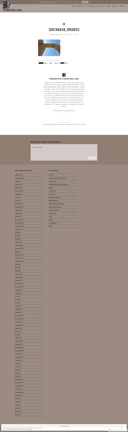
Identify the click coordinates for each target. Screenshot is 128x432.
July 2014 (17, 398)
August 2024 (18, 184)
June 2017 (18, 299)
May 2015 (17, 370)
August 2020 (18, 229)
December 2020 (19, 219)
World (50, 226)
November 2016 (19, 318)
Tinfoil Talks (52, 213)
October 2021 (18, 210)
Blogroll (51, 187)
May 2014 (17, 405)
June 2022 (18, 200)
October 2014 (18, 389)
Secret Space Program (55, 207)
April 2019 (18, 251)
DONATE (122, 6)
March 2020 (18, 242)
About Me (115, 6)
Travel (50, 216)
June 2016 (18, 331)
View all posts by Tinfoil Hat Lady (64, 110)
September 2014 (19, 392)
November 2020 (19, 223)
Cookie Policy (29, 429)
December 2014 (19, 382)
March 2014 (18, 411)
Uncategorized (53, 223)
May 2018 (17, 267)
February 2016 (19, 341)
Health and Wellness (54, 197)
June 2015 (18, 366)
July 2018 (17, 264)
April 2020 (18, 239)
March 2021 (18, 216)
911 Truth (51, 175)
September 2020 (19, 226)
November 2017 (19, 286)
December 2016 (19, 315)
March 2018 (18, 274)
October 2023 (18, 187)
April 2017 (18, 303)
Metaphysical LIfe (53, 200)
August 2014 (18, 395)
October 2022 (18, 194)
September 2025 (19, 178)
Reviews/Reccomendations (56, 203)
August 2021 (18, 213)
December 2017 (19, 283)
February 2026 (19, 175)
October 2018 (18, 258)
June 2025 (18, 181)
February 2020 (19, 245)
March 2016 (18, 338)
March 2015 (18, 376)
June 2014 (18, 402)
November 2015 (19, 350)
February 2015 (19, 379)
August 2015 (18, 360)
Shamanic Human (53, 210)
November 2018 (19, 255)
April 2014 (18, 408)
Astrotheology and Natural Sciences (59, 184)
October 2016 (18, 322)
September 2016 (19, 325)
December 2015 (19, 347)
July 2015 (17, 363)
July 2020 (17, 232)
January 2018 (18, 280)
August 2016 (18, 328)
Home (108, 6)
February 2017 (19, 309)
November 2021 (19, 207)
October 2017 (18, 290)
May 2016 (17, 334)
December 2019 (19, 248)
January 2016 (18, 344)
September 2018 (19, 261)
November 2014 (19, 386)
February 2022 (19, 203)
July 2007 (17, 414)
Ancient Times (53, 181)
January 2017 (18, 312)
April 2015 (18, 373)
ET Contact (52, 194)
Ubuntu (51, 219)
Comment (92, 158)
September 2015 (19, 357)
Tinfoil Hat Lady (12, 10)
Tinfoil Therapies (77, 6)
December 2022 (19, 191)
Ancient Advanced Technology (57, 178)
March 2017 (18, 306)
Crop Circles (52, 191)
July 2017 (17, 296)
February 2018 (19, 277)
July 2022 (17, 197)
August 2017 (18, 293)
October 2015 (18, 354)
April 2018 (18, 271)
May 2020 (17, 235)
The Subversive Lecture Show (95, 6)
